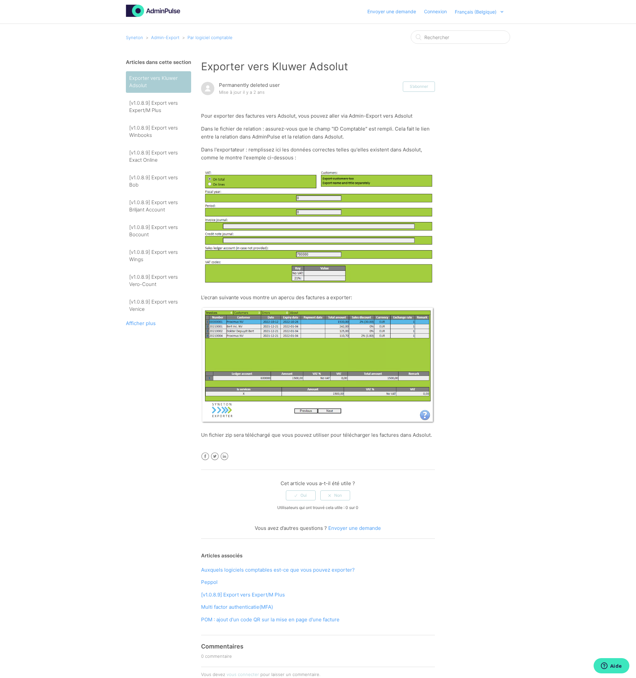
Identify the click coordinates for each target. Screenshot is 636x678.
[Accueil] (153, 15)
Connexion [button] (435, 11)
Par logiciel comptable (210, 37)
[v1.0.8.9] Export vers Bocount (153, 231)
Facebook (205, 456)
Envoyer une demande (391, 11)
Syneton (134, 37)
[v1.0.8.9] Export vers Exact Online (153, 156)
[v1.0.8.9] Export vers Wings (153, 256)
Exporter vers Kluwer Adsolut (153, 82)
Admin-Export (165, 37)
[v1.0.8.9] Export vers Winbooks (153, 132)
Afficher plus (141, 323)
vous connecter (243, 674)
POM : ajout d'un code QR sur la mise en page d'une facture (270, 619)
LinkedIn (224, 456)
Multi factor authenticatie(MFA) (237, 607)
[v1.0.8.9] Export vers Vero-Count (153, 281)
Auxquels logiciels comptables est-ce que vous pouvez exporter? (278, 570)
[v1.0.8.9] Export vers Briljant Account (153, 206)
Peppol (209, 582)
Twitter (215, 456)
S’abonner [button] (419, 86)
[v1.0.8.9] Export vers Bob (153, 181)
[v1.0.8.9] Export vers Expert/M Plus (153, 107)
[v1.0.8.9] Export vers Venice (153, 305)
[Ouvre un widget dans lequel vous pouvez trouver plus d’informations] (611, 666)
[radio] (301, 495)
